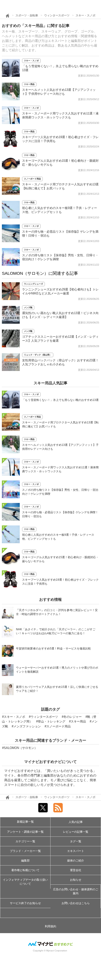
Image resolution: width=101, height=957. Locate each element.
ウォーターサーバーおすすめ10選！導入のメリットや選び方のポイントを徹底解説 (57, 669)
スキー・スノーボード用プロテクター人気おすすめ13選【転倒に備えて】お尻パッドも (60, 424)
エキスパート (75, 851)
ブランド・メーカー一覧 (25, 851)
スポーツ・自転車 (27, 15)
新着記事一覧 (25, 821)
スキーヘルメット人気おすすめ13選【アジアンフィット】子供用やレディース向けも (60, 447)
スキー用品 (29, 84)
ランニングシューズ (33, 284)
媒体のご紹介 (75, 860)
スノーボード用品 (32, 179)
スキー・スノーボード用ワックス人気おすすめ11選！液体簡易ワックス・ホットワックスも (60, 469)
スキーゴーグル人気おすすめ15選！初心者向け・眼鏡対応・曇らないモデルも (60, 559)
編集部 (25, 860)
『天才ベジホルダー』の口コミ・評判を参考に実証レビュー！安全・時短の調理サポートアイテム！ (57, 612)
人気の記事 (76, 822)
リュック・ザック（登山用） (37, 355)
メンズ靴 (28, 307)
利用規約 (50, 926)
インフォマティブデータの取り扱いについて (25, 881)
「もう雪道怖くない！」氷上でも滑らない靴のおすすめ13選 (60, 400)
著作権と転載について (25, 870)
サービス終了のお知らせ (25, 903)
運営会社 (75, 870)
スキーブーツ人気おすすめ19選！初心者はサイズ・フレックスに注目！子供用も (60, 581)
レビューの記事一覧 (75, 831)
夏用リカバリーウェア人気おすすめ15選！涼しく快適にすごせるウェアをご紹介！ (57, 689)
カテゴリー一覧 (25, 841)
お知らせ (75, 879)
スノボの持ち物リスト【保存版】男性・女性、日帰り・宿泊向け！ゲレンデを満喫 (60, 491)
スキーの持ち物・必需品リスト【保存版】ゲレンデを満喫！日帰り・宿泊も (60, 514)
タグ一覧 (75, 841)
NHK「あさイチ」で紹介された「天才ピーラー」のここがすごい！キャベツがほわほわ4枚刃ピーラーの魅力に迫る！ (55, 631)
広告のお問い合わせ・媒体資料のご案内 (75, 891)
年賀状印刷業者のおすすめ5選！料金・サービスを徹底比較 (53, 648)
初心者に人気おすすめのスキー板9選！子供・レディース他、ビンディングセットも (58, 536)
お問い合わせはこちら (76, 903)
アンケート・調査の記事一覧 (25, 831)
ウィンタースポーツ (57, 15)
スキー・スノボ (85, 15)
